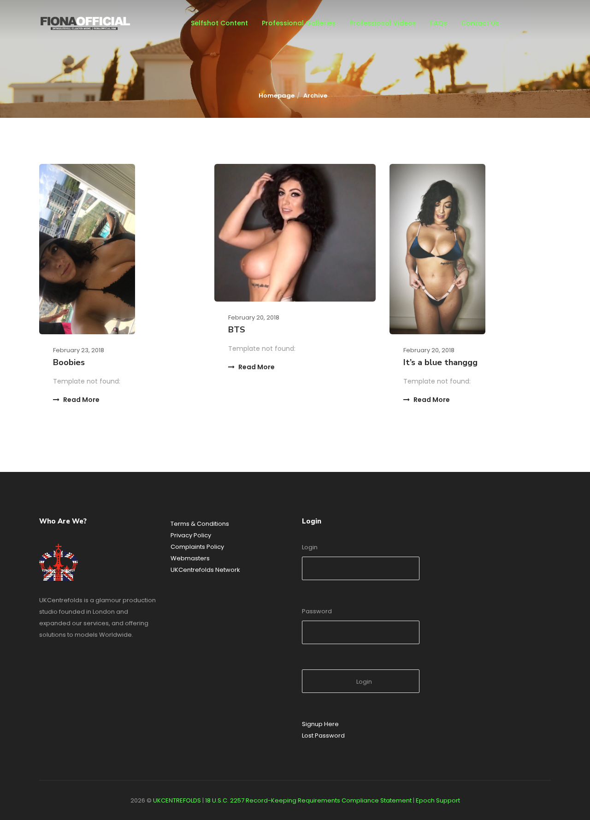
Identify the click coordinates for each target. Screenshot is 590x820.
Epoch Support (438, 800)
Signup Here (320, 724)
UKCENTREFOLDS (177, 800)
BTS (236, 329)
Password (317, 611)
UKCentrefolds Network (205, 569)
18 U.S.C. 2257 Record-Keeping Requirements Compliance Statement (308, 800)
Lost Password (323, 735)
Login (310, 547)
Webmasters (190, 558)
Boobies (69, 362)
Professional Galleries (299, 23)
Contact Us (480, 23)
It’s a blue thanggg (440, 362)
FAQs (438, 23)
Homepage (277, 95)
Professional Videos (382, 23)
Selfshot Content (219, 23)
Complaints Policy (197, 546)
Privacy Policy (191, 535)
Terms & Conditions (200, 523)
